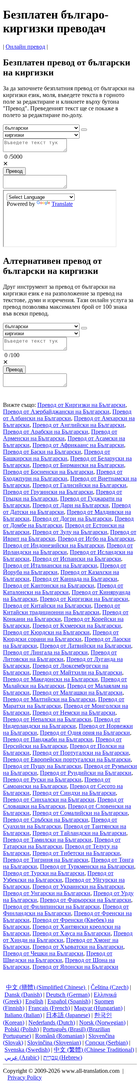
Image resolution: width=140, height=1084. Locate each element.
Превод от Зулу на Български (69, 532)
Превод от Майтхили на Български (77, 672)
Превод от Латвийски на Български (85, 646)
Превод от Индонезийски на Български (53, 545)
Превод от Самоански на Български (57, 782)
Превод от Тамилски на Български (47, 840)
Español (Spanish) (68, 1001)
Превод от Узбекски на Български (58, 876)
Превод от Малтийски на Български (49, 699)
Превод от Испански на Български (76, 559)
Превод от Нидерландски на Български (61, 722)
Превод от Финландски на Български (66, 909)
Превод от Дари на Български (70, 505)
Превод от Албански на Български (67, 414)
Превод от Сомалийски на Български (80, 813)
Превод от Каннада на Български (74, 579)
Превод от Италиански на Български (50, 565)
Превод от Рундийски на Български (85, 773)
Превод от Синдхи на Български (74, 793)
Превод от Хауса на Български (71, 933)
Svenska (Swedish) (27, 1049)
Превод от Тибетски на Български (76, 853)
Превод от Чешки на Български (43, 953)
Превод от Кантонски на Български (48, 585)
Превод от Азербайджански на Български (56, 411)
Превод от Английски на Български (78, 425)
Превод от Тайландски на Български (79, 833)
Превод (14, 171)
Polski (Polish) (21, 1029)
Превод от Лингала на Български (45, 652)
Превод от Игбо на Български (96, 538)
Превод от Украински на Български (78, 886)
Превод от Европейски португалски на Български (67, 759)
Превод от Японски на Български (75, 967)
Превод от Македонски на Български (50, 679)
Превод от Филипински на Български (51, 906)
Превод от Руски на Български (42, 779)
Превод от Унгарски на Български (46, 893)
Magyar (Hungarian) (98, 1008)
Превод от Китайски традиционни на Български (61, 608)
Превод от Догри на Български (72, 518)
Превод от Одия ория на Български (85, 732)
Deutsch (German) (68, 994)
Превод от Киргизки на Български (81, 405)
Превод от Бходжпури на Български (62, 475)
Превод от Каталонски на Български (63, 588)
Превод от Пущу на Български (42, 766)
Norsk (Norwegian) (102, 1022)
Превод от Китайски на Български (47, 605)
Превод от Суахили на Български (60, 822)
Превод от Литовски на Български (60, 655)
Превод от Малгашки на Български (77, 692)
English (34, 1001)
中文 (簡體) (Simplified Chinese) (46, 987)
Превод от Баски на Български (42, 452)
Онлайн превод (25, 46)
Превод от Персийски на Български (62, 742)
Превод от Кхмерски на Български (76, 625)
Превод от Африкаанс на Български (78, 445)
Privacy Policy (24, 1077)
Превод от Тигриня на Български (45, 860)
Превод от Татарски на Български (62, 843)
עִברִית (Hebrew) (62, 1057)
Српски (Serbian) (106, 1042)
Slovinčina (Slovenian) (54, 1042)
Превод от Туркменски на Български (87, 866)
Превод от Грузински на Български (48, 492)
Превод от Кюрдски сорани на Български (61, 635)
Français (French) (49, 1008)
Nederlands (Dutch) (51, 1022)
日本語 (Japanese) (68, 1015)
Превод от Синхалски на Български (48, 799)
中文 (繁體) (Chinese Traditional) (94, 1049)
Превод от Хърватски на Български (77, 947)
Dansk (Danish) (23, 994)
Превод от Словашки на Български (63, 802)
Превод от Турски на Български (43, 873)
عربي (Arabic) (21, 1057)
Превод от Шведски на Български (57, 956)
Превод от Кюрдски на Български (46, 632)
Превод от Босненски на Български (48, 472)
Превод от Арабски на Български (45, 431)
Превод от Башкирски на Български (56, 455)
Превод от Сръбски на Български (45, 819)
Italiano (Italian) (23, 1015)
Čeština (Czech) (109, 987)
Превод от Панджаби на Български (48, 739)
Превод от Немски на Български (73, 712)
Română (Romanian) (59, 1036)
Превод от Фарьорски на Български (85, 900)
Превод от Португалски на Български (80, 753)
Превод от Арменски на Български (60, 434)
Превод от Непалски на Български (47, 719)
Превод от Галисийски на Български (79, 485)
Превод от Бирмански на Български (78, 465)
